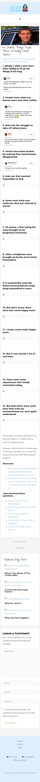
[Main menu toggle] (20, 19)
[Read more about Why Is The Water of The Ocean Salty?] (20, 567)
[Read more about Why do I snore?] (17, 599)
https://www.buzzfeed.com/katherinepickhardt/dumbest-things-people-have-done (22, 471)
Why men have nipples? (17, 618)
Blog (20, 747)
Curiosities (26, 59)
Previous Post (20, 541)
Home (20, 741)
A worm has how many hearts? (16, 591)
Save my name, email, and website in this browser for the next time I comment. (19, 713)
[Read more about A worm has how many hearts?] (20, 584)
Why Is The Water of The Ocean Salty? (17, 574)
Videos (20, 744)
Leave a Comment (11, 59)
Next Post (20, 548)
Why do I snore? (13, 603)
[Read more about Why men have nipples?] (20, 612)
